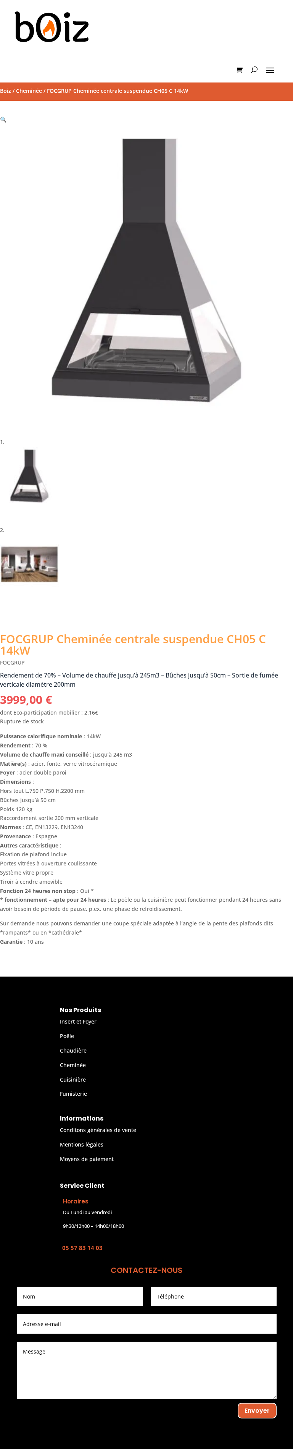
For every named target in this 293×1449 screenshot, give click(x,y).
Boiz (5, 90)
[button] (3, 119)
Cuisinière (73, 1079)
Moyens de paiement (87, 1159)
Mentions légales (81, 1144)
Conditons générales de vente (98, 1130)
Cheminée (29, 90)
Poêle (67, 1036)
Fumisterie (73, 1093)
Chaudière (73, 1050)
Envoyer (257, 1410)
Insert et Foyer (78, 1021)
